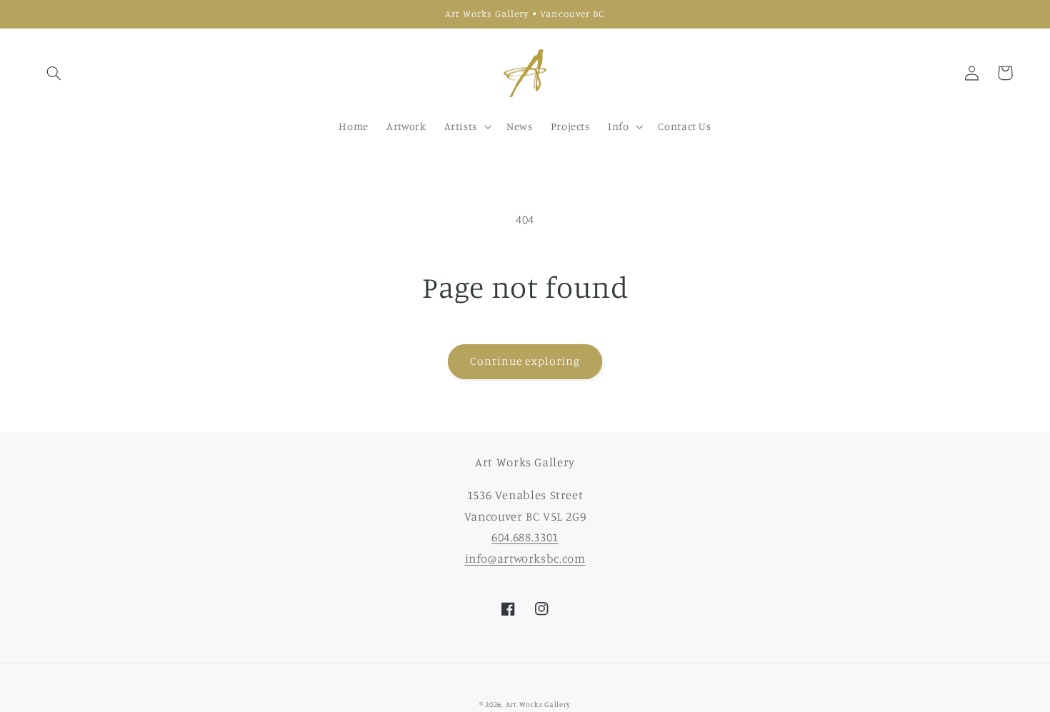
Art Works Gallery (538, 704)
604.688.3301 (525, 537)
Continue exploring (525, 361)
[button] (54, 72)
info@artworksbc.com (525, 558)
